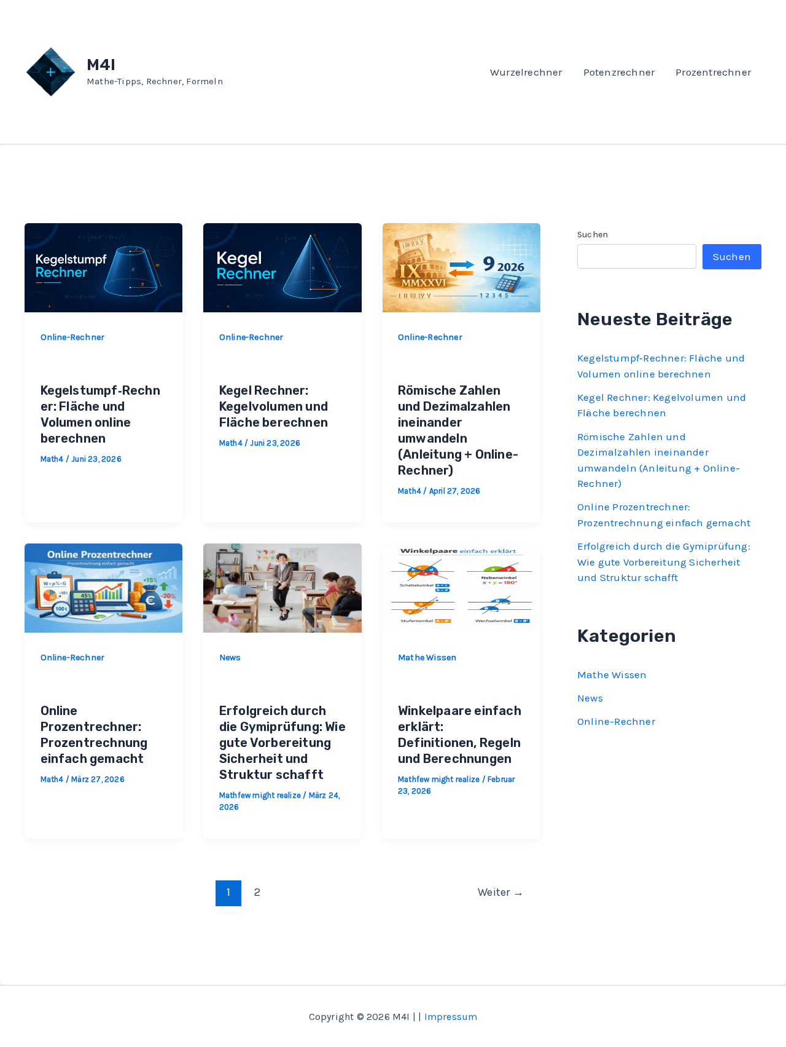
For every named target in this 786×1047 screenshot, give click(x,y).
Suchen (592, 234)
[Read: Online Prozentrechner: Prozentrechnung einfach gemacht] (103, 586)
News (230, 657)
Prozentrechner (713, 72)
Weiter (501, 892)
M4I (101, 64)
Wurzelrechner (526, 72)
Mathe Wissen (427, 657)
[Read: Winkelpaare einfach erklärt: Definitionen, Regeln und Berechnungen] (461, 586)
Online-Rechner (73, 337)
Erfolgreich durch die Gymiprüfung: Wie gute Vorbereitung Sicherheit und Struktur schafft (282, 742)
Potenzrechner (619, 72)
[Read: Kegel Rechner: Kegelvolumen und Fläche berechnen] (282, 266)
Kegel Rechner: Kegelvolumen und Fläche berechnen (273, 406)
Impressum (451, 1016)
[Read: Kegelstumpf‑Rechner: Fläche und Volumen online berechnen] (103, 266)
